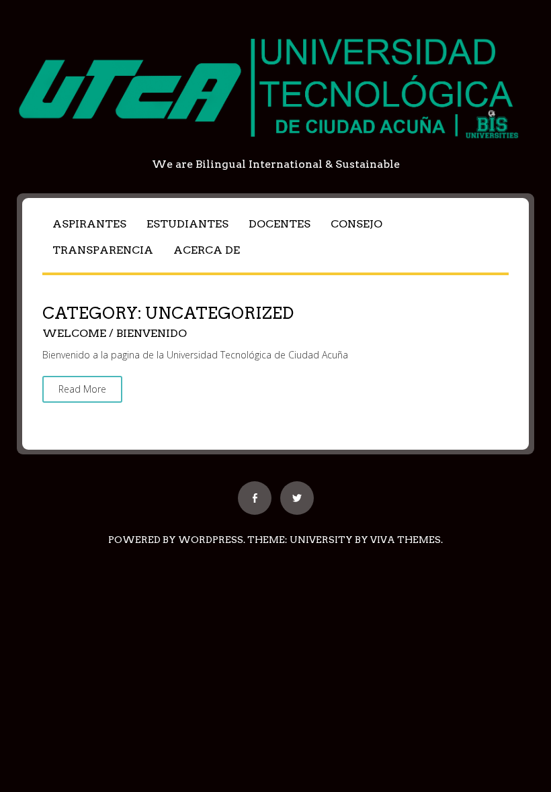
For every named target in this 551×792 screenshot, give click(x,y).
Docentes (279, 223)
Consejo (356, 223)
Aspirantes (89, 223)
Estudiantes (187, 223)
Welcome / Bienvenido (114, 333)
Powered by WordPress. (176, 539)
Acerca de (206, 250)
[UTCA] (275, 148)
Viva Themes (405, 539)
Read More (82, 389)
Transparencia (102, 250)
